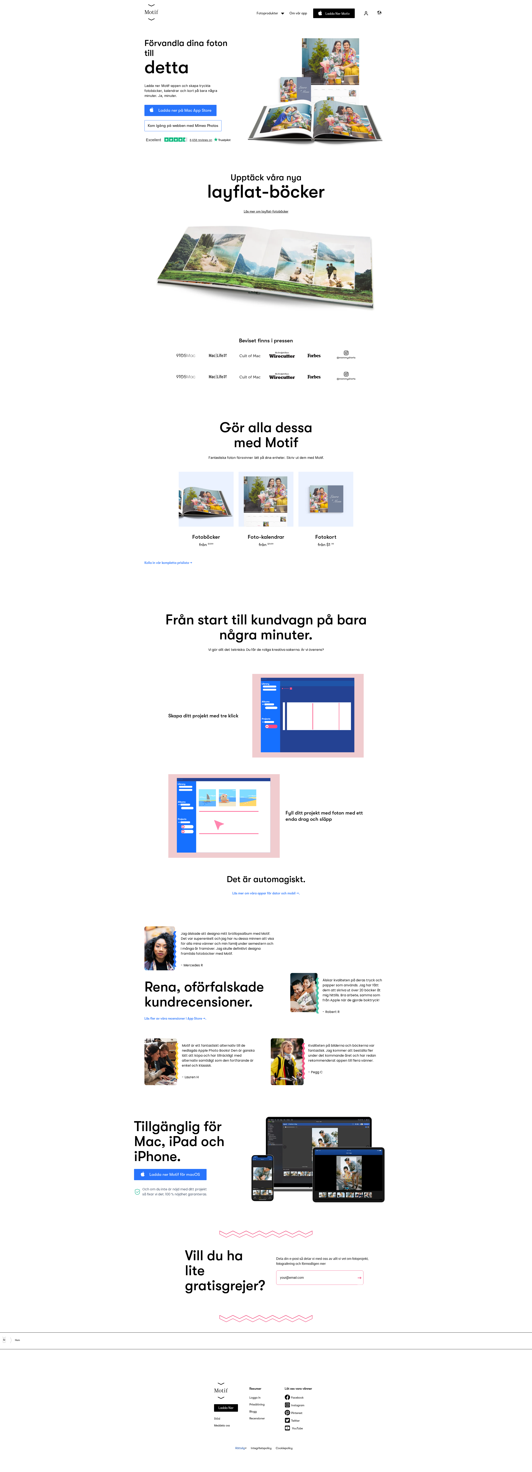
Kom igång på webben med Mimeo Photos (183, 126)
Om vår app (298, 13)
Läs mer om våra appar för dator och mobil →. (266, 893)
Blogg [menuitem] (253, 1411)
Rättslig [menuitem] (240, 1448)
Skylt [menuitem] (366, 13)
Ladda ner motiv (337, 14)
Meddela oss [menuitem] (222, 1425)
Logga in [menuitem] (255, 1397)
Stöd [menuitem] (217, 1418)
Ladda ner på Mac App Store (184, 110)
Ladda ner (226, 1408)
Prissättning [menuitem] (257, 1404)
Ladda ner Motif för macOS (174, 1174)
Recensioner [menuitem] (257, 1418)
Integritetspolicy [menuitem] (261, 1448)
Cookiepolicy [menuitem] (284, 1448)
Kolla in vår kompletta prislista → (168, 563)
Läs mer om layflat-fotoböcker (266, 211)
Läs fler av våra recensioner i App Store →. (175, 1018)
